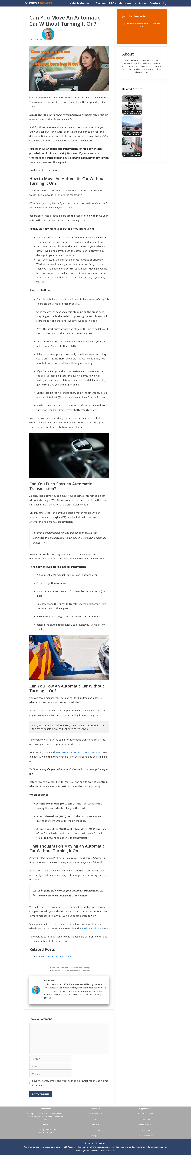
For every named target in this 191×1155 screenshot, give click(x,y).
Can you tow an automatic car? (53, 956)
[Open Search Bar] (164, 3)
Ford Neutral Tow (91, 928)
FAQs (112, 3)
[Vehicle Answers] (39, 3)
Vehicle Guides (79, 3)
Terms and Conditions (145, 1136)
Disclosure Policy (145, 1125)
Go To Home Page (95, 1113)
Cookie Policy (145, 1119)
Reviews (101, 3)
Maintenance (127, 3)
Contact (155, 3)
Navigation (95, 1136)
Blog (95, 1119)
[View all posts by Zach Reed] (48, 39)
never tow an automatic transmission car (78, 752)
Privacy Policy (145, 1130)
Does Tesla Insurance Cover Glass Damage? (70, 967)
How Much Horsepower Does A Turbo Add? (70, 970)
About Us (95, 1125)
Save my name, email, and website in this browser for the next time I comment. (70, 1083)
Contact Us (95, 1130)
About (143, 3)
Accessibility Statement (144, 1113)
